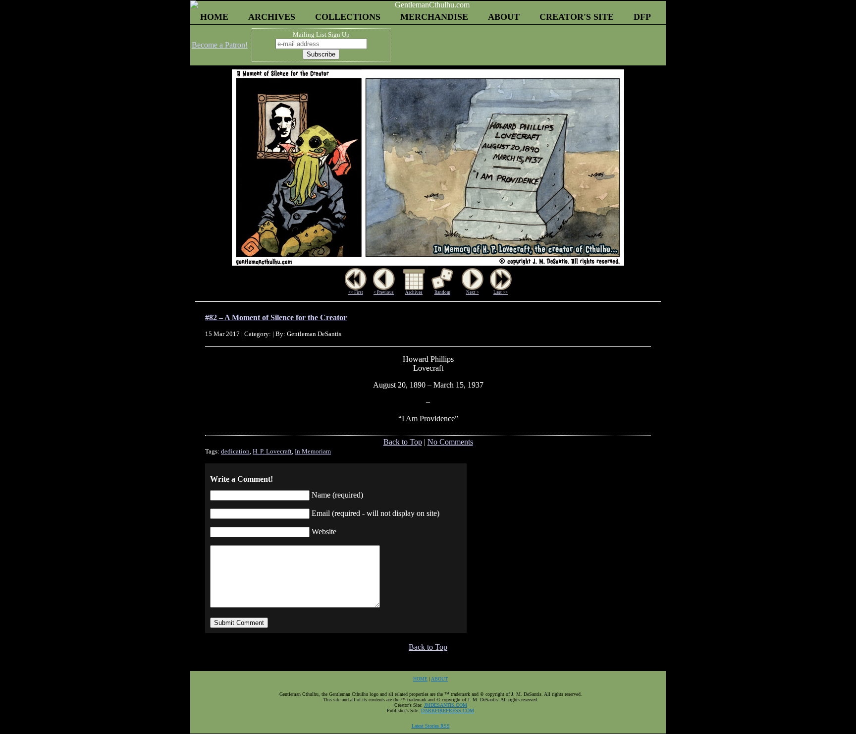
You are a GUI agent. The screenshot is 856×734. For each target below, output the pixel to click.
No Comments (450, 442)
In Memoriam (313, 451)
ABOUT (504, 17)
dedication (235, 451)
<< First (355, 292)
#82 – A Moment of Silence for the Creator (276, 317)
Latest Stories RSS (431, 726)
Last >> (500, 292)
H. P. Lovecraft (272, 451)
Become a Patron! (220, 45)
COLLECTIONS (347, 17)
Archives (414, 292)
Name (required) (337, 495)
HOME (214, 17)
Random (442, 292)
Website (324, 531)
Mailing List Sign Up (321, 34)
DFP (642, 17)
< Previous (384, 292)
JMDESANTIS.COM (445, 705)
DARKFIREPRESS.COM (447, 710)
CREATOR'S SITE (576, 17)
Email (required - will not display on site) (375, 513)
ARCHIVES (271, 17)
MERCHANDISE (434, 17)
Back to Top (402, 442)
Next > (472, 292)
